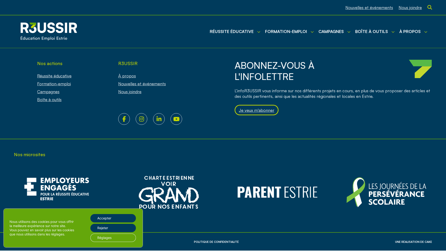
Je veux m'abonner (256, 110)
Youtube (179, 119)
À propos (127, 75)
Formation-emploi (54, 83)
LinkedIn (162, 119)
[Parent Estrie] (277, 192)
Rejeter (102, 228)
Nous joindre (410, 7)
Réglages (104, 238)
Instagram (144, 119)
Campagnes (48, 91)
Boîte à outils (49, 99)
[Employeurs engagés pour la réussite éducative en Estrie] (59, 192)
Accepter (104, 218)
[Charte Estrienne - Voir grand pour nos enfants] (386, 192)
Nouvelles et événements (369, 7)
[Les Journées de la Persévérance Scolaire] (168, 192)
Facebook (127, 119)
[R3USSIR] (49, 31)
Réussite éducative (54, 75)
